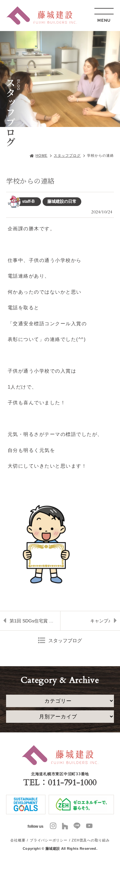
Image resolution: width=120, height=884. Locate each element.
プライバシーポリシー (49, 840)
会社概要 (17, 840)
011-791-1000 (72, 782)
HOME (41, 155)
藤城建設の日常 (61, 201)
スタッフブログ (67, 155)
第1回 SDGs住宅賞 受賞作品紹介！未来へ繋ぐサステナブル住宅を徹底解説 (35, 624)
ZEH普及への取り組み (90, 840)
